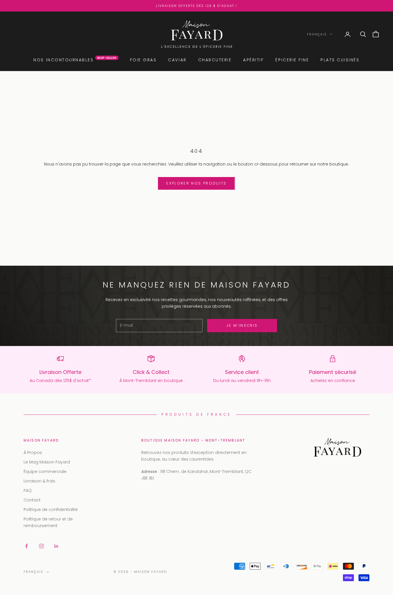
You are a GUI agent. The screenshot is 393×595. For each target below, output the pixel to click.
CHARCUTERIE (215, 60)
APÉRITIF (253, 60)
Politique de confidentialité (51, 509)
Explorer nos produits (196, 183)
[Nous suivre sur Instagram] (41, 546)
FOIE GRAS (143, 60)
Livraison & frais (39, 481)
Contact (32, 500)
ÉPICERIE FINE (292, 60)
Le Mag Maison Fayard (47, 462)
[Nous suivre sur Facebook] (26, 546)
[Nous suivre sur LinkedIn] (56, 546)
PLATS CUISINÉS (339, 60)
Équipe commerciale (45, 471)
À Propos (33, 452)
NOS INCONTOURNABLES (74, 60)
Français (317, 34)
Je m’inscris (241, 325)
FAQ (28, 490)
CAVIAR (177, 60)
